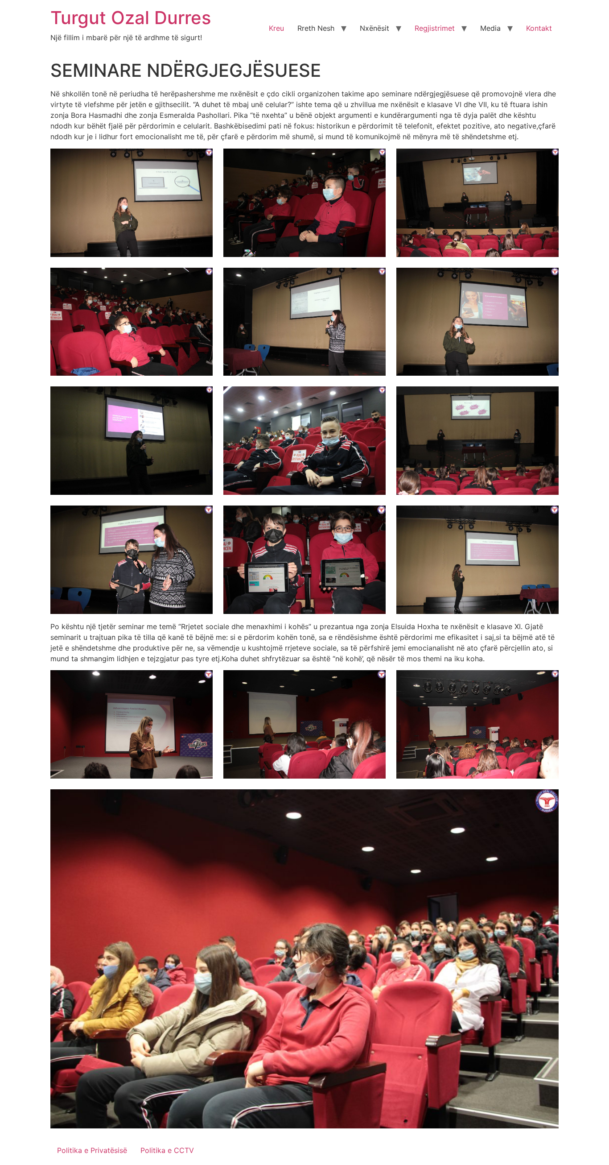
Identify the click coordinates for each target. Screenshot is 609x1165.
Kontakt (539, 28)
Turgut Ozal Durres (130, 18)
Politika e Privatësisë (92, 1150)
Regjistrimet (435, 28)
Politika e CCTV (167, 1150)
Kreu (276, 28)
